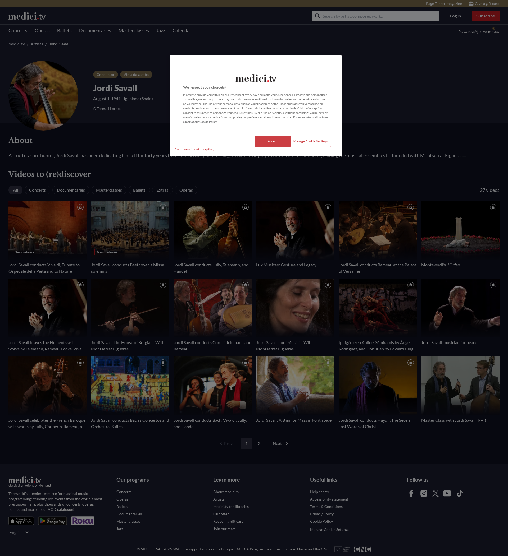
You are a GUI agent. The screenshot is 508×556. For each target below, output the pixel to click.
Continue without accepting (194, 149)
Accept (273, 141)
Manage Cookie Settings (310, 141)
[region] (256, 105)
